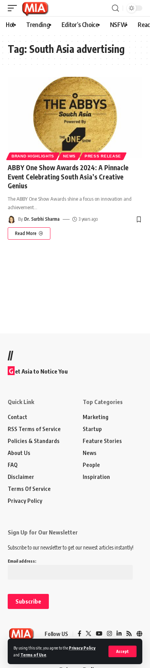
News (69, 156)
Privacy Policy (82, 647)
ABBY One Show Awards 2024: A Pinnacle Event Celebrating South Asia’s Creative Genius (68, 176)
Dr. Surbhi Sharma (42, 219)
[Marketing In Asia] (35, 8)
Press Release (103, 156)
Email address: (22, 560)
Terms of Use (33, 654)
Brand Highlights (33, 156)
